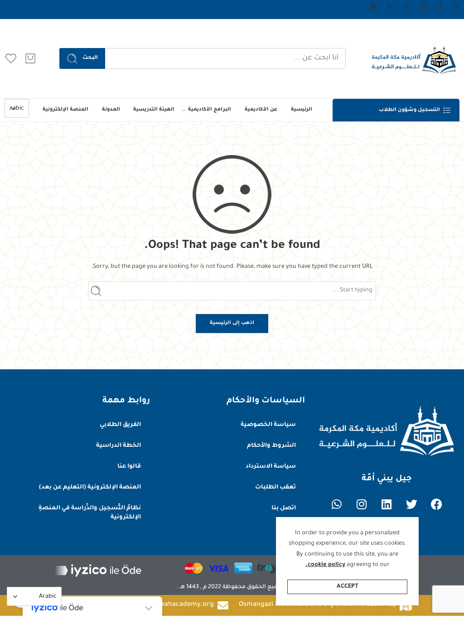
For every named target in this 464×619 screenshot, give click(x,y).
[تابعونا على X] (456, 6)
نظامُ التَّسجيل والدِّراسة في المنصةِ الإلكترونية (90, 513)
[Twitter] (411, 504)
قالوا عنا (129, 467)
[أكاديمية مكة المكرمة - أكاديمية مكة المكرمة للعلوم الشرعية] (413, 58)
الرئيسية (301, 109)
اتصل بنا (283, 508)
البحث (90, 58)
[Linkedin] (386, 504)
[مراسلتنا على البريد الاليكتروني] (424, 6)
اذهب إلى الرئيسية (232, 323)
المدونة (111, 109)
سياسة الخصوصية (268, 425)
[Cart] (30, 58)
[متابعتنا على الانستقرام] (406, 6)
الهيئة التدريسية (153, 109)
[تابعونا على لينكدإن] (389, 6)
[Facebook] (436, 504)
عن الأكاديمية (261, 109)
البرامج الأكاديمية (209, 109)
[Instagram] (361, 504)
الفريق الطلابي (120, 425)
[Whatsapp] (336, 504)
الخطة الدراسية (118, 446)
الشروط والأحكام (271, 446)
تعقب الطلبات (275, 487)
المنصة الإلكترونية (65, 109)
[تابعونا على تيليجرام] (373, 6)
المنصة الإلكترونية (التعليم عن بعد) (90, 487)
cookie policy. (325, 565)
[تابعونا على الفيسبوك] (440, 6)
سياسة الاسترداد (271, 467)
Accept (347, 587)
